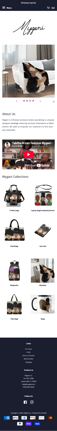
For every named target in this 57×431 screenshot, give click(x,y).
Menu (9, 8)
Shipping (29, 362)
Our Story (28, 349)
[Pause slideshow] (53, 101)
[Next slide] (40, 101)
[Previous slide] (16, 101)
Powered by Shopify (39, 413)
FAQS (28, 352)
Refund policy (28, 359)
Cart (53, 7)
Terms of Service (28, 355)
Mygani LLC (27, 413)
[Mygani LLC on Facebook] (25, 403)
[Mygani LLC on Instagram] (31, 403)
